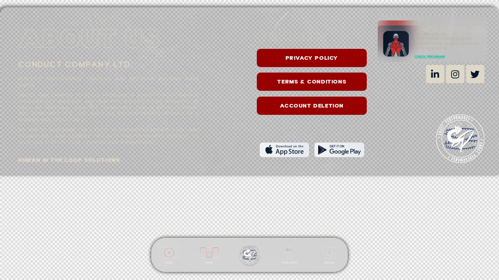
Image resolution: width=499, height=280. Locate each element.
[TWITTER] (475, 74)
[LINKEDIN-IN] (435, 74)
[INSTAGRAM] (455, 74)
